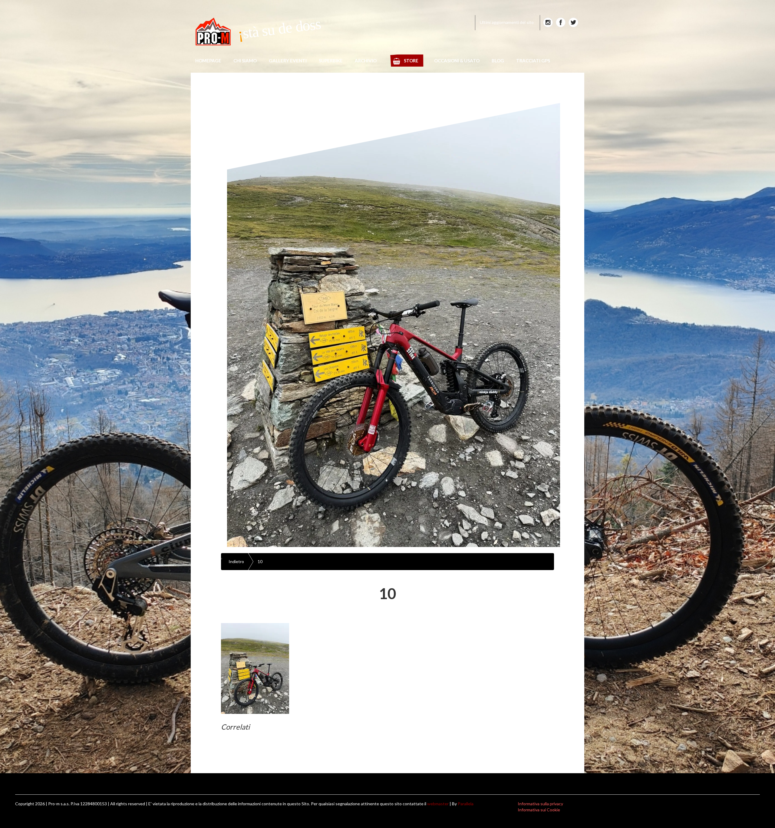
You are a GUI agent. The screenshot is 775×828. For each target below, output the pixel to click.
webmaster (438, 803)
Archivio (366, 60)
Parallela (465, 803)
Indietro (236, 561)
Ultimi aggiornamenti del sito (507, 22)
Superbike (331, 60)
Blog (498, 60)
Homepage (208, 60)
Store (411, 60)
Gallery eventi (288, 60)
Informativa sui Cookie (539, 809)
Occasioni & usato (457, 60)
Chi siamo (245, 60)
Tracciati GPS (533, 60)
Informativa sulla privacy (540, 803)
